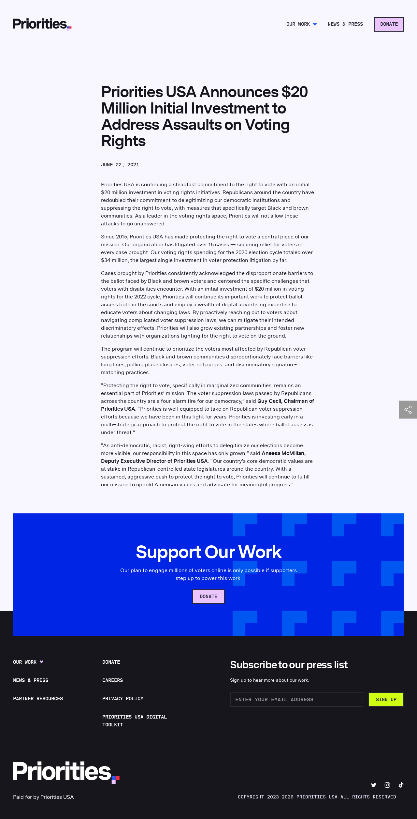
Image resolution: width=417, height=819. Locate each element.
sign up (386, 699)
